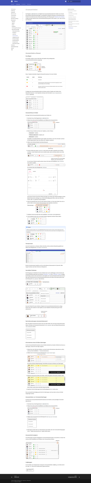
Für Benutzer (18, 4)
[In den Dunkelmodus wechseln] (66, 1)
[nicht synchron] (36, 239)
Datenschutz (29, 480)
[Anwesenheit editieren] (43, 129)
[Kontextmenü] (31, 339)
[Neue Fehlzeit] (46, 159)
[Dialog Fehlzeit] (42, 195)
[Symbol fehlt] (27, 86)
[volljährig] (30, 471)
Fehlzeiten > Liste (47, 274)
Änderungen (29, 4)
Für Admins (24, 4)
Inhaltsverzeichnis (71, 9)
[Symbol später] (27, 82)
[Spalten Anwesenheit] (36, 71)
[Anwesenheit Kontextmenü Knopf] (38, 285)
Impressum (24, 480)
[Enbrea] (12, 1)
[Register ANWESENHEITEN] (45, 49)
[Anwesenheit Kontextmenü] (45, 303)
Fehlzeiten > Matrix (57, 274)
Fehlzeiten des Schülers (59, 16)
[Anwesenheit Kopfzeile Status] (38, 212)
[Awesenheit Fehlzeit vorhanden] (37, 317)
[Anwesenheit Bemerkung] (46, 148)
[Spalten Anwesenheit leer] (35, 109)
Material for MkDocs (18, 481)
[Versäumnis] (45, 263)
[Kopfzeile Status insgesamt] (36, 224)
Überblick (12, 4)
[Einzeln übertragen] (46, 361)
